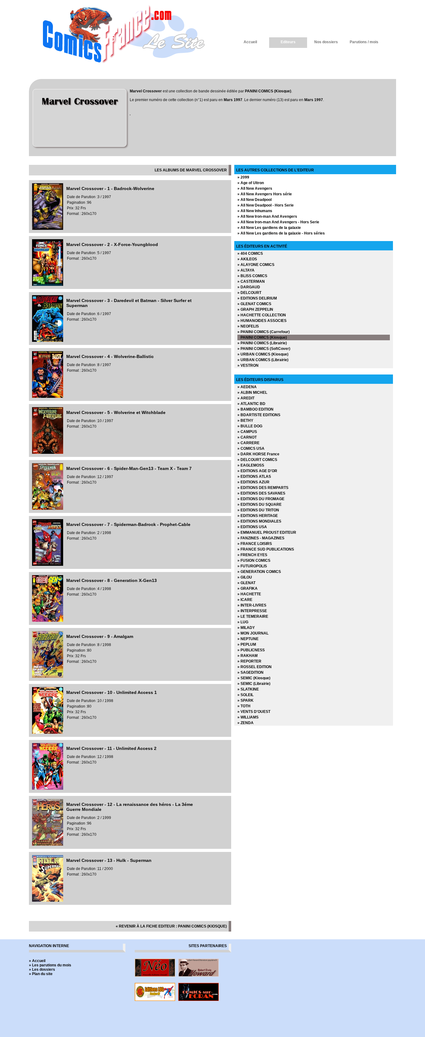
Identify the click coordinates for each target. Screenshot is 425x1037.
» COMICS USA (250, 448)
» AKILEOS (247, 259)
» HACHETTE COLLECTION (261, 315)
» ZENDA (245, 723)
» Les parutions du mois (50, 965)
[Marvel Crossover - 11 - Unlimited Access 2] (47, 788)
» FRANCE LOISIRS (254, 544)
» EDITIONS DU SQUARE (259, 504)
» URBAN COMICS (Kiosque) (262, 354)
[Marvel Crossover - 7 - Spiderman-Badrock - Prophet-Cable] (47, 564)
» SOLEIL (245, 695)
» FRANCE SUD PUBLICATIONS (265, 549)
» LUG (242, 622)
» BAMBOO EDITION (255, 409)
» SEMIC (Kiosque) (253, 678)
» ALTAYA (246, 270)
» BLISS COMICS (252, 276)
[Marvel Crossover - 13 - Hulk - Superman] (47, 900)
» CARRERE (248, 443)
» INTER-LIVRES (251, 605)
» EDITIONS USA (252, 527)
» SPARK (245, 700)
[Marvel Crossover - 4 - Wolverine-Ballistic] (47, 396)
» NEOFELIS (248, 326)
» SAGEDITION (250, 672)
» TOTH (243, 706)
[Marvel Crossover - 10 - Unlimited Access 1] (47, 732)
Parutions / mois (364, 42)
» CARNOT (247, 437)
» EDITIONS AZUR (253, 482)
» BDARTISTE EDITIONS (258, 415)
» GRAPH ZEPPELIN (255, 309)
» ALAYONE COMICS (255, 265)
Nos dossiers (326, 42)
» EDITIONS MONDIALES (259, 521)
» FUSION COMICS (253, 560)
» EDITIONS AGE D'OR (257, 471)
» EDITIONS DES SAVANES (261, 493)
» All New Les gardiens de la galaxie (269, 228)
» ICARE (244, 600)
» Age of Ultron (250, 183)
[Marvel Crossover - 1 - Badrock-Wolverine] (47, 228)
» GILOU (244, 577)
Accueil (250, 42)
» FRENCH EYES (252, 555)
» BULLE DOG (249, 426)
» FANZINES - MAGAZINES (260, 538)
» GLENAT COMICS (254, 304)
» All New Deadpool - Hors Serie (265, 205)
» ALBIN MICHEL (252, 392)
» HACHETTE (249, 594)
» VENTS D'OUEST (253, 711)
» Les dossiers (42, 969)
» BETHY (245, 420)
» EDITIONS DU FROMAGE (260, 499)
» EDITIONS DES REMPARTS (262, 488)
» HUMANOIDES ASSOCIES (262, 321)
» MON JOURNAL (253, 633)
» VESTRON (248, 365)
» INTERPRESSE (252, 611)
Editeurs (288, 42)
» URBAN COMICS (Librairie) (262, 360)
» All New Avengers (254, 188)
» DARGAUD (248, 287)
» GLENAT (246, 583)
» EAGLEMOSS (250, 465)
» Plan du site (41, 974)
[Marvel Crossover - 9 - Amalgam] (47, 676)
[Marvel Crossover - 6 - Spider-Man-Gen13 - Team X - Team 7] (47, 508)
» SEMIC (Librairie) (253, 683)
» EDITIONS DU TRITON (258, 510)
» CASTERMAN (251, 281)
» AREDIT (246, 398)
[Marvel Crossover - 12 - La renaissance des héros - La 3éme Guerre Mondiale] (47, 844)
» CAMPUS (247, 432)
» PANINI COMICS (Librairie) (262, 343)
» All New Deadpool (254, 200)
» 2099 (243, 177)
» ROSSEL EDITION (254, 667)
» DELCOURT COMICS (257, 460)
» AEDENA (247, 387)
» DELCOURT (249, 293)
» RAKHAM (247, 655)
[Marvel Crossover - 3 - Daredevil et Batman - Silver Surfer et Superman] (47, 340)
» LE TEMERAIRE (252, 616)
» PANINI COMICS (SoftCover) (263, 348)
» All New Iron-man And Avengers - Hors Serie (278, 222)
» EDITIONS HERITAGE (257, 516)
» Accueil (37, 961)
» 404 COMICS (250, 253)
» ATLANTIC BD (251, 404)
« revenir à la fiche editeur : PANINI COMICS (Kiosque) (171, 926)
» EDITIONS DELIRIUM (257, 298)
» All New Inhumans (254, 211)
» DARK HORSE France (258, 454)
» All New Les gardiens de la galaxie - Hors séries (281, 233)
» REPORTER (249, 661)
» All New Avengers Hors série (264, 194)
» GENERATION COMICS (259, 572)
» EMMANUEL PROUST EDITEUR (266, 532)
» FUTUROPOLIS (252, 566)
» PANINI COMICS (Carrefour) (263, 332)
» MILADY (246, 627)
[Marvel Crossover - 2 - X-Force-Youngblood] (47, 284)
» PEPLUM (246, 644)
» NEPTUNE (248, 639)
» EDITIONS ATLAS (254, 476)
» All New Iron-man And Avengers (267, 216)
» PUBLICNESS (251, 650)
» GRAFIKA (247, 588)
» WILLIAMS (248, 717)
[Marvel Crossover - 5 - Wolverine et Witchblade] (47, 452)
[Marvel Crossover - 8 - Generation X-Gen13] (47, 620)
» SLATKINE (248, 689)
